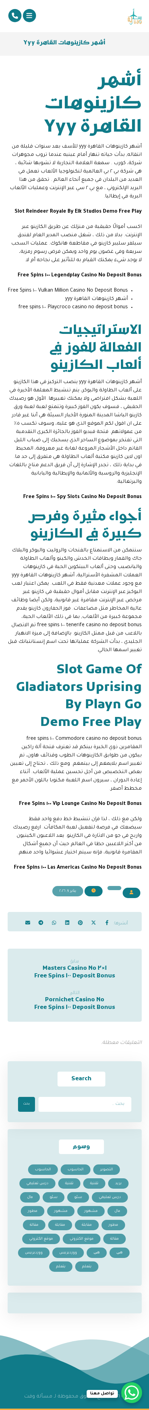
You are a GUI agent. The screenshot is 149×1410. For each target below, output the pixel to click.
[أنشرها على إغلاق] (93, 920)
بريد (118, 1183)
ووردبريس (68, 1253)
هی (119, 1253)
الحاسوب (76, 1170)
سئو (78, 1197)
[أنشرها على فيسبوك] (107, 920)
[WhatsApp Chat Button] (131, 1392)
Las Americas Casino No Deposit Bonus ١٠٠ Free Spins (78, 868)
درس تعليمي (37, 1183)
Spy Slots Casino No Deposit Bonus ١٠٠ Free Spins (82, 497)
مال (30, 1197)
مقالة (34, 1225)
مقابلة (87, 1225)
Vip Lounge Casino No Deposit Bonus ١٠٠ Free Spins (80, 804)
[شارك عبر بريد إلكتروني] (28, 920)
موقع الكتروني (82, 1239)
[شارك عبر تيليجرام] (41, 920)
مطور (32, 1211)
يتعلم (86, 1267)
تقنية (94, 1183)
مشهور (91, 1211)
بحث (26, 1104)
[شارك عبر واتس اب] (54, 920)
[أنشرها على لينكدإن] (67, 920)
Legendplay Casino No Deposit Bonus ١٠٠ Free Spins (80, 275)
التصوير (106, 1170)
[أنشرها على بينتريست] (80, 920)
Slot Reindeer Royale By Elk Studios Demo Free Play (78, 212)
